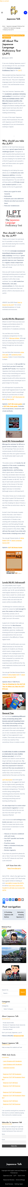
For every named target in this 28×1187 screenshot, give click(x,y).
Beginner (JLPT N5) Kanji (10, 1082)
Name (3, 1134)
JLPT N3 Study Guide (15, 547)
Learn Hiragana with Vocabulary (12, 1061)
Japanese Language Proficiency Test (13, 35)
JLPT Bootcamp (7, 779)
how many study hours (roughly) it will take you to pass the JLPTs (13, 888)
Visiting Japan (18, 1184)
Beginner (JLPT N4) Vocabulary (12, 1092)
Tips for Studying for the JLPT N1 (13, 684)
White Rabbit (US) (13, 674)
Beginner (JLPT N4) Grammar (11, 1104)
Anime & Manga (20, 1180)
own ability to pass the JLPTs (14, 883)
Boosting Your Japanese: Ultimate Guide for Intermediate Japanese (12, 942)
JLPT (19, 70)
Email (3, 1139)
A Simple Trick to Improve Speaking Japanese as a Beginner (12, 978)
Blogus (23, 1170)
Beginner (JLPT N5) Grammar (11, 1086)
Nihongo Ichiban (14, 338)
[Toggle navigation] (2, 13)
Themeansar (14, 1173)
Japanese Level (7, 1175)
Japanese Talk (13, 19)
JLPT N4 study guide (11, 406)
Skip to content (4, 1)
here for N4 (10, 399)
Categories (5, 1006)
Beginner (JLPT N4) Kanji (10, 1101)
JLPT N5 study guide (15, 404)
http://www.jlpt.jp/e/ (14, 868)
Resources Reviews (8, 1180)
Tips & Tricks (6, 37)
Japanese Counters (9, 1067)
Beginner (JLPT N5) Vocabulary (12, 1074)
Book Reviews (9, 1184)
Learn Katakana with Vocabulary (12, 1064)
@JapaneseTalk (19, 1035)
